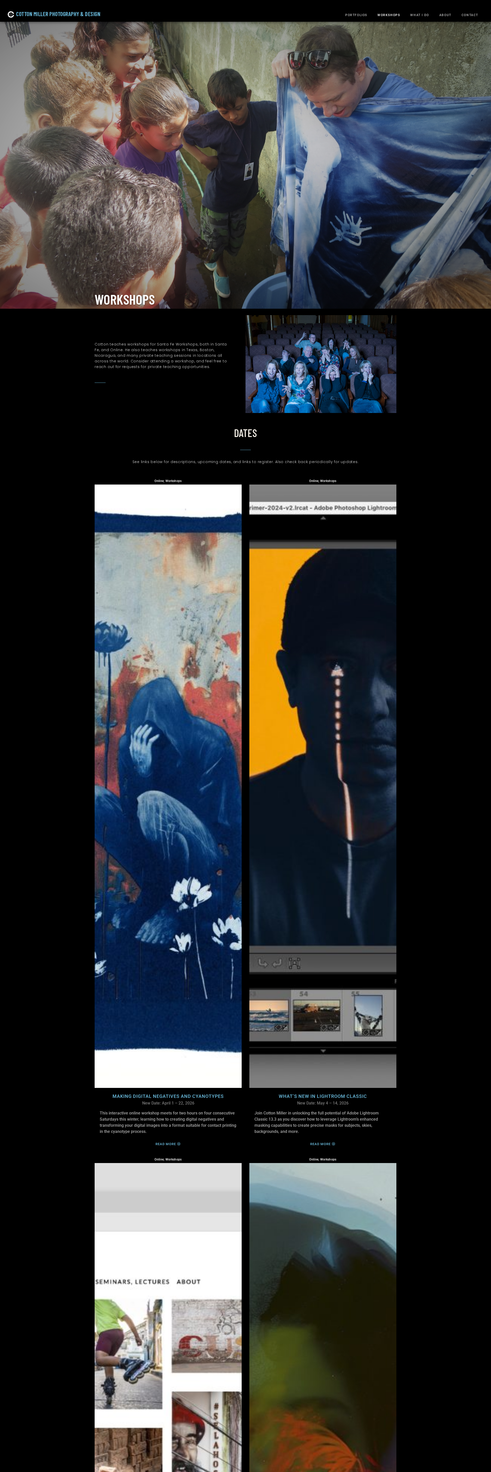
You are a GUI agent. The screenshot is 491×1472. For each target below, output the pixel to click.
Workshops (388, 15)
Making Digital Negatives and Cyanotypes (168, 1096)
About (445, 15)
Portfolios (356, 15)
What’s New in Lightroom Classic (323, 1096)
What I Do (419, 15)
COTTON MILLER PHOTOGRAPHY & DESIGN (58, 13)
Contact (470, 15)
